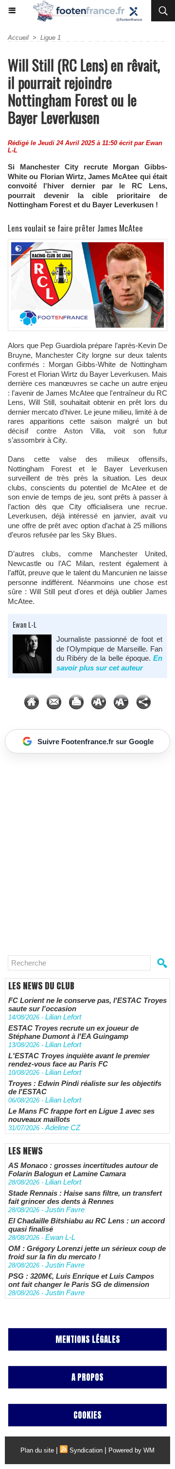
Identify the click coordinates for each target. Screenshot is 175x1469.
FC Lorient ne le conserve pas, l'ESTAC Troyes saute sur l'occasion (87, 1004)
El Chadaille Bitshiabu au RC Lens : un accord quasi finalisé (86, 1225)
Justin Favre (65, 1209)
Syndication (86, 1450)
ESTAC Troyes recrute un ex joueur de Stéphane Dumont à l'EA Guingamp (73, 1032)
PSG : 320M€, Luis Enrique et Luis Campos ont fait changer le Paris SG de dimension (81, 1280)
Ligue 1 (50, 37)
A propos (87, 1377)
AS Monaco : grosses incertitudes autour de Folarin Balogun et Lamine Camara (83, 1169)
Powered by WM (131, 1450)
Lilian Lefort (63, 1017)
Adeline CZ (62, 1127)
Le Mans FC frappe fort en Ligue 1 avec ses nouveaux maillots (81, 1115)
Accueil (18, 37)
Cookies (87, 1415)
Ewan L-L (24, 624)
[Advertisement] (82, 850)
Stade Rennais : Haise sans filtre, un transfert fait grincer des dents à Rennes (85, 1197)
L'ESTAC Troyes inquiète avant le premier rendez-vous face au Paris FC (79, 1060)
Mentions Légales (87, 1339)
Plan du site (37, 1450)
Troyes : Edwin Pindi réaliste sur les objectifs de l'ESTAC (84, 1087)
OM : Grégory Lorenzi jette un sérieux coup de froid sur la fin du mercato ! (87, 1252)
